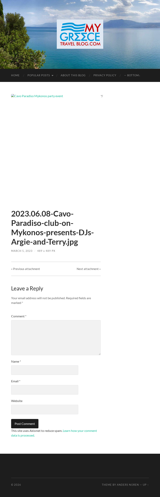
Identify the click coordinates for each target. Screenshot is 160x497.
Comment (18, 316)
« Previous (25, 269)
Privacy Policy (104, 75)
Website (16, 401)
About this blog (73, 75)
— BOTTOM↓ (132, 75)
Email (15, 381)
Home (15, 75)
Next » (89, 269)
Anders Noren (128, 484)
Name (16, 361)
